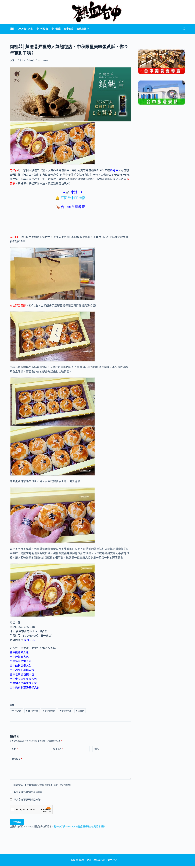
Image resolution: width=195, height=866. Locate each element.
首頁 (12, 28)
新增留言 (17, 758)
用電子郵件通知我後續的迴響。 (29, 792)
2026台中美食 (25, 28)
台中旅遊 (68, 28)
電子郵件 (58, 748)
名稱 (15, 748)
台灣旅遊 (81, 28)
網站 (97, 748)
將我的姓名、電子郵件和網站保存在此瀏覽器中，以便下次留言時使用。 (43, 785)
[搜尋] (184, 28)
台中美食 (31, 60)
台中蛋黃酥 (49, 710)
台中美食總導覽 (73, 207)
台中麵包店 (65, 710)
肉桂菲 (80, 710)
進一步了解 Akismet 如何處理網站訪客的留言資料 (79, 826)
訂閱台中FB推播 (73, 198)
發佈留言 (17, 821)
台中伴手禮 (32, 710)
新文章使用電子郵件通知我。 (28, 799)
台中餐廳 (56, 28)
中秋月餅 (16, 710)
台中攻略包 (42, 28)
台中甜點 (22, 60)
